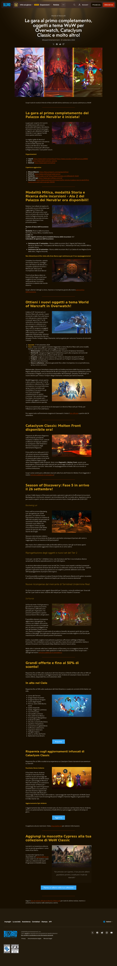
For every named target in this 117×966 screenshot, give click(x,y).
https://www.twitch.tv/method (45, 163)
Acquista (58, 741)
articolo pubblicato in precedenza (42, 475)
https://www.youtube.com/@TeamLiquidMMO (72, 159)
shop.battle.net (56, 826)
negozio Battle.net (42, 857)
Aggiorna (58, 817)
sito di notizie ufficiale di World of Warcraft (45, 901)
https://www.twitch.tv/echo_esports (44, 161)
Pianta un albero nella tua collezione (58, 887)
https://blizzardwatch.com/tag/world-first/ (54, 172)
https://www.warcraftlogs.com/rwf (50, 178)
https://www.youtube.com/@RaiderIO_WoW (64, 176)
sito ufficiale (74, 413)
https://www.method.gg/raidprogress (47, 174)
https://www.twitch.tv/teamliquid (45, 159)
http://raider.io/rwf (41, 176)
